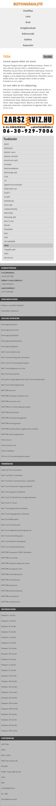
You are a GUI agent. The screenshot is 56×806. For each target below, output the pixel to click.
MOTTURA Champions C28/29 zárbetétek (16, 552)
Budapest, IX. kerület (8, 659)
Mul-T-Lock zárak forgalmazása (12, 385)
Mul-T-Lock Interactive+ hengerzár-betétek (16, 486)
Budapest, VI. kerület (8, 643)
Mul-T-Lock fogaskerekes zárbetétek (14, 508)
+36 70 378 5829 (7, 292)
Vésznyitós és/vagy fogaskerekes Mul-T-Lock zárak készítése (23, 379)
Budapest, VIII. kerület (9, 654)
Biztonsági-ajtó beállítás (10, 335)
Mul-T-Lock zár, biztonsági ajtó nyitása (15, 363)
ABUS (3, 750)
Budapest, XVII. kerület (9, 703)
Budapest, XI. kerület (8, 670)
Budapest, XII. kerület (9, 676)
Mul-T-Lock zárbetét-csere (10, 352)
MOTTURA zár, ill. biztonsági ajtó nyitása (15, 407)
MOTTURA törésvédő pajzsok (11, 574)
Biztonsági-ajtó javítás (9, 324)
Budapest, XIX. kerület (9, 714)
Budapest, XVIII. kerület (9, 709)
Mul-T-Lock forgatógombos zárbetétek (15, 514)
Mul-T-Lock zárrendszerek (10, 525)
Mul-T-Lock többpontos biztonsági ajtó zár (16, 530)
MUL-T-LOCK (6, 755)
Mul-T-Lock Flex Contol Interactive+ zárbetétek (18, 481)
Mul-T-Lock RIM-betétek (9, 519)
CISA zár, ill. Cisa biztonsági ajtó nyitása (15, 456)
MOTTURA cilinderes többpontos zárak (15, 563)
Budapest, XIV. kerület (9, 687)
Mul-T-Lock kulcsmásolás (10, 374)
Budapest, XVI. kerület (9, 698)
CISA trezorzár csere (8, 445)
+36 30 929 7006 (7, 276)
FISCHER (4, 766)
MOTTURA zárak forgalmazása (12, 434)
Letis (28, 16)
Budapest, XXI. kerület (9, 725)
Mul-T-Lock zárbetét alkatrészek (12, 547)
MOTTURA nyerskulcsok (10, 596)
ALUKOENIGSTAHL (8, 788)
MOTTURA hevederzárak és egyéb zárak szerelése (19, 429)
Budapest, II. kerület (8, 621)
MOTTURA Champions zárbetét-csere (15, 396)
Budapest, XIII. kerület (9, 681)
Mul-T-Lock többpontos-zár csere (13, 368)
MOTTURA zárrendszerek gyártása (14, 418)
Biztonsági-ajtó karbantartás (11, 341)
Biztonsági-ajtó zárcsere (10, 330)
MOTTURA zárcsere (8, 390)
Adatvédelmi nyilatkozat (10, 311)
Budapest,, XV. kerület (9, 692)
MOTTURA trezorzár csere (10, 401)
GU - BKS (4, 794)
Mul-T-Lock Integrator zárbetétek (13, 492)
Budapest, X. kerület (8, 665)
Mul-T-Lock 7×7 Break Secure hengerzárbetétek (18, 497)
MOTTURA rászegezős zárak (11, 569)
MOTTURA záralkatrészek (10, 602)
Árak (28, 22)
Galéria (28, 39)
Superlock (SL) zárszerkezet (11, 470)
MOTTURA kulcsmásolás (10, 412)
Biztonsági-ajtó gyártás (9, 346)
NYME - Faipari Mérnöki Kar (11, 772)
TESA (3, 777)
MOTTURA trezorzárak (9, 558)
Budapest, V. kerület (8, 637)
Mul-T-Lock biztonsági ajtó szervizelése (15, 357)
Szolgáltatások (28, 28)
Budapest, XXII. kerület (9, 731)
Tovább (48, 56)
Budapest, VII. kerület (9, 648)
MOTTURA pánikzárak (9, 585)
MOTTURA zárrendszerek (10, 580)
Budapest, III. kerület (8, 626)
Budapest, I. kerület (8, 615)
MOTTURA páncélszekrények (11, 591)
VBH (2, 783)
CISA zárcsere (6, 440)
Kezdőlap (28, 10)
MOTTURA (5, 744)
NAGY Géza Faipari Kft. (9, 761)
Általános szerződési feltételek (12, 305)
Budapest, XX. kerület (9, 720)
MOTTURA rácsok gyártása (11, 423)
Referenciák (28, 33)
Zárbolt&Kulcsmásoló (9, 799)
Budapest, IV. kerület (8, 632)
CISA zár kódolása (7, 451)
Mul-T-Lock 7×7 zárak (9, 503)
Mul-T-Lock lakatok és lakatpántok (13, 541)
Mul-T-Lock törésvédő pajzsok (12, 536)
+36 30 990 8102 (7, 284)
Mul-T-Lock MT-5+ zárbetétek (12, 475)
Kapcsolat (28, 45)
